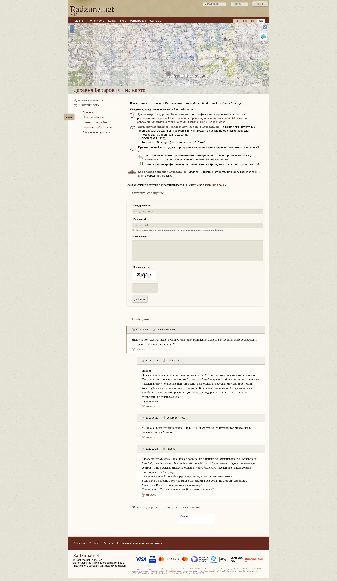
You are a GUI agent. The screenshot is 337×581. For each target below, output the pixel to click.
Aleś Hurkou (173, 360)
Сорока (184, 516)
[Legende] (263, 36)
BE (253, 21)
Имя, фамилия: (142, 205)
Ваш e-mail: (140, 219)
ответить (140, 349)
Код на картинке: (143, 267)
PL (237, 21)
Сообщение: (140, 236)
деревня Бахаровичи (188, 76)
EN (245, 21)
